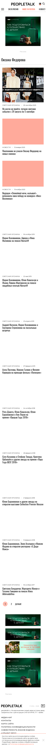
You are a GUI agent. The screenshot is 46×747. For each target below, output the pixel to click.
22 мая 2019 (27, 276)
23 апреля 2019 (28, 321)
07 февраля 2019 (29, 366)
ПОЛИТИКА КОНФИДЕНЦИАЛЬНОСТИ (18, 727)
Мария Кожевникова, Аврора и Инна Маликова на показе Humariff (18, 239)
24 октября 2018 (29, 408)
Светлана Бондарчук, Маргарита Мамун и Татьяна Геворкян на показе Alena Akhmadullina (20, 591)
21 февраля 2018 (29, 498)
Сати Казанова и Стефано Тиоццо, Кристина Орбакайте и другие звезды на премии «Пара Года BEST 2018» (22, 459)
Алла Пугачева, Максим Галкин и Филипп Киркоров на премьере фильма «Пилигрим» (21, 371)
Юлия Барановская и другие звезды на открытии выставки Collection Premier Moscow (22, 503)
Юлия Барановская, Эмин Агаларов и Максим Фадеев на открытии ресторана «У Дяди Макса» (22, 546)
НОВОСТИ (6, 147)
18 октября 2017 (29, 585)
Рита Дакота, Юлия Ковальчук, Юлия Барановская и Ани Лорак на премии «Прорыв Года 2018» (19, 414)
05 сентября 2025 (29, 105)
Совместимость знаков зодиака (18, 730)
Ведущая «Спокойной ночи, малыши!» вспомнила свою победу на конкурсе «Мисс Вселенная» (21, 195)
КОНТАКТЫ (6, 720)
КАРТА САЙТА (7, 724)
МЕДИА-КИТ (6, 717)
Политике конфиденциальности (22, 744)
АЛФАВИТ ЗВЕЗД (8, 733)
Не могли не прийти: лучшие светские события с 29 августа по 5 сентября (19, 110)
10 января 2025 (19, 147)
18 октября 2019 (29, 234)
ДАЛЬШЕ (18, 604)
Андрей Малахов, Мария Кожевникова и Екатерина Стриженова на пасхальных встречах (20, 327)
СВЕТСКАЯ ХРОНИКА (11, 105)
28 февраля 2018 (29, 453)
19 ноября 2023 (19, 189)
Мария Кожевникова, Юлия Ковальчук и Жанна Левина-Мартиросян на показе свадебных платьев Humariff (20, 282)
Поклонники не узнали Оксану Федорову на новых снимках (21, 152)
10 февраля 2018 (29, 540)
